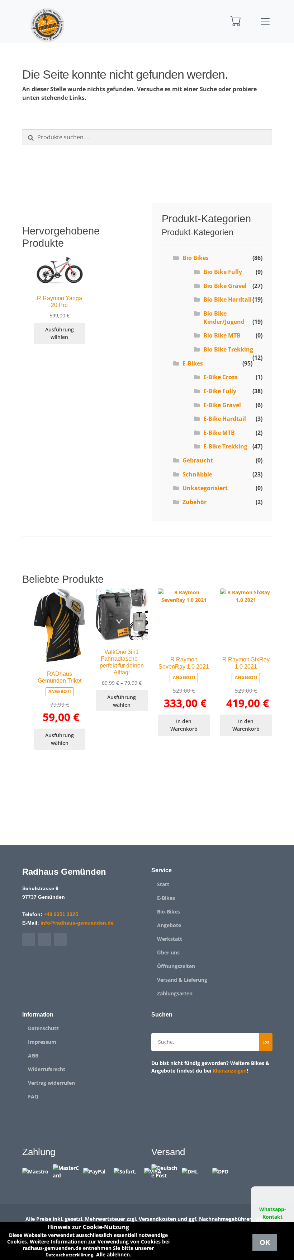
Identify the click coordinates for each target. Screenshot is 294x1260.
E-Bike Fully (219, 391)
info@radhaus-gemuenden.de (77, 923)
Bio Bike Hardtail (227, 299)
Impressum (42, 1042)
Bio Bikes (195, 258)
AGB (33, 1055)
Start (163, 884)
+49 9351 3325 (61, 914)
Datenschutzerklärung (69, 1255)
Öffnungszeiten (176, 966)
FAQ (33, 1096)
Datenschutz (43, 1028)
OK (265, 1242)
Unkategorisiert (205, 488)
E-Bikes (192, 363)
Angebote (169, 925)
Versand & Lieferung (182, 979)
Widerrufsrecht (46, 1069)
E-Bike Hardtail (224, 419)
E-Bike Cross (220, 377)
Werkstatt (169, 938)
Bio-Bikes (168, 911)
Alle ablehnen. (113, 1254)
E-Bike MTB (219, 433)
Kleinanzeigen (230, 1070)
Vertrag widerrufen (51, 1082)
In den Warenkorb (184, 725)
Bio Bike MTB (222, 335)
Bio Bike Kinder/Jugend (224, 318)
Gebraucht (197, 460)
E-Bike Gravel (222, 405)
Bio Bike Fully (222, 272)
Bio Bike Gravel (225, 286)
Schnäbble (197, 474)
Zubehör (194, 502)
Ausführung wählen (59, 333)
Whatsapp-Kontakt (272, 1213)
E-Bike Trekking (225, 446)
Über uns (168, 952)
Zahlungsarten (175, 993)
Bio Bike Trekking (228, 349)
